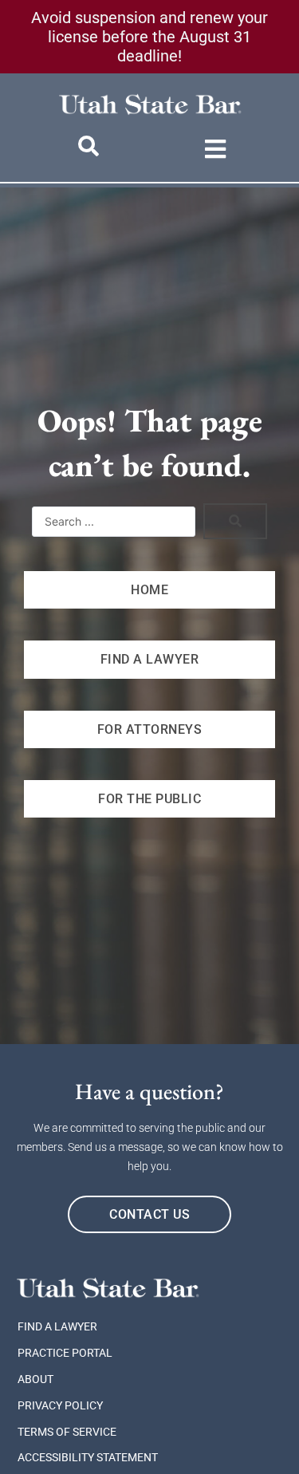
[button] (216, 149)
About (35, 1379)
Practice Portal (65, 1352)
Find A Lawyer (57, 1326)
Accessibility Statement (88, 1457)
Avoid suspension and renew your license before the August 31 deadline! (149, 36)
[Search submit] (235, 521)
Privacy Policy (60, 1405)
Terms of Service (67, 1431)
